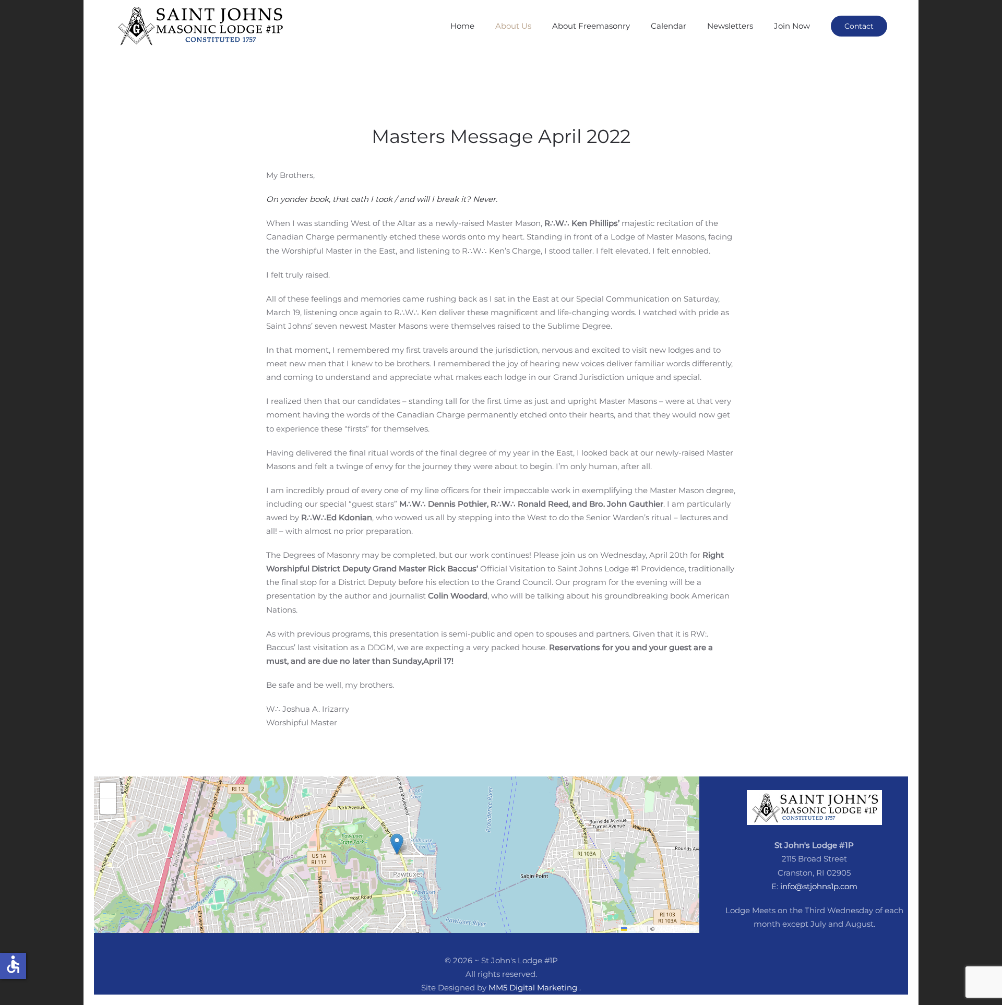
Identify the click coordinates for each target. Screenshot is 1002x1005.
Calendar (668, 26)
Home (462, 26)
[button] (396, 844)
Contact (859, 26)
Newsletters (730, 26)
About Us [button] (513, 26)
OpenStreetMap (676, 928)
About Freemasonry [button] (591, 26)
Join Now (792, 26)
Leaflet (636, 928)
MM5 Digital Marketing (533, 987)
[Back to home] (203, 26)
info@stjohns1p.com (818, 886)
